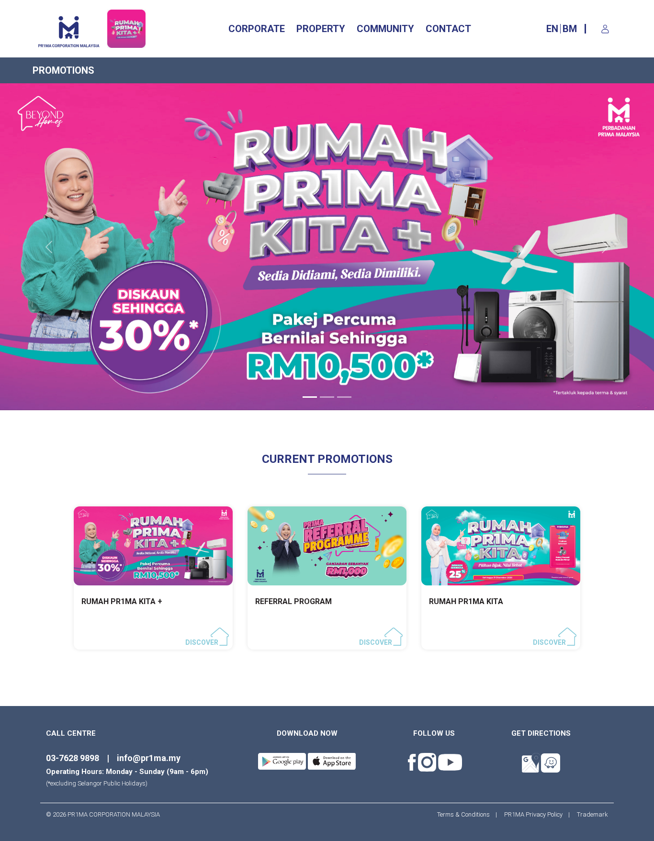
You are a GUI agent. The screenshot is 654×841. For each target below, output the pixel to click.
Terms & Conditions (466, 814)
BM (570, 28)
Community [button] (385, 28)
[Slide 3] (344, 397)
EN (552, 28)
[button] (49, 246)
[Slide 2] (327, 397)
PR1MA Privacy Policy (533, 814)
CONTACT (448, 28)
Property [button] (320, 28)
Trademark (589, 814)
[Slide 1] (310, 397)
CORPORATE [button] (256, 28)
